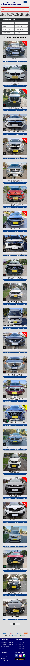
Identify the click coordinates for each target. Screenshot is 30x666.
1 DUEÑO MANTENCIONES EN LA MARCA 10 (15, 278)
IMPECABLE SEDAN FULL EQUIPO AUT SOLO (15, 60)
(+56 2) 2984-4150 (19, 642)
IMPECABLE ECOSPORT (15, 205)
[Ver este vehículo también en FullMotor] (20, 659)
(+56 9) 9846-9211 (19, 644)
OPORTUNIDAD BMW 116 (15, 84)
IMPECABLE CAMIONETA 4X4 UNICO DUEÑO (15, 569)
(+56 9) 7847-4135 (19, 646)
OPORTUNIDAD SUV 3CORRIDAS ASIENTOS (15, 423)
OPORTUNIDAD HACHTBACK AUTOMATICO (15, 593)
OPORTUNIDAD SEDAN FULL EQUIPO (15, 351)
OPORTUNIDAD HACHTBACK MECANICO (15, 472)
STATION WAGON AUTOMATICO (15, 181)
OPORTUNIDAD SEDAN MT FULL (15, 496)
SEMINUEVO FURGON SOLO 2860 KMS (15, 545)
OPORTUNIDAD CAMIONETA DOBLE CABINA (14, 399)
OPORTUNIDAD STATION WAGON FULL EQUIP (15, 108)
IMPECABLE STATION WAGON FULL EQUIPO (15, 132)
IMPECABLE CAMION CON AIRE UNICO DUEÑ (15, 326)
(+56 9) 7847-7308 (19, 648)
